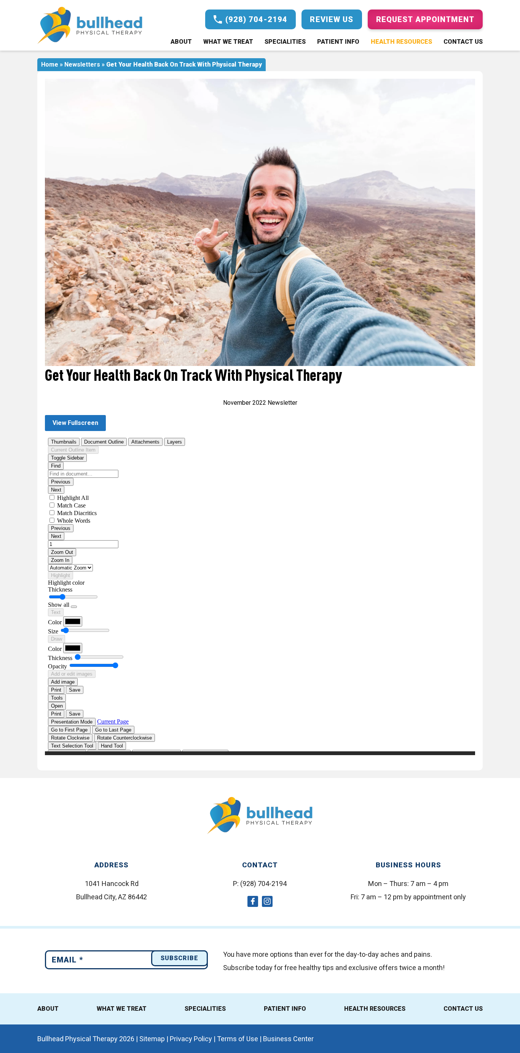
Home (49, 64)
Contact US (463, 1008)
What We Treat (228, 41)
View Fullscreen (75, 422)
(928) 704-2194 (263, 884)
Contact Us (463, 41)
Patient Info (338, 41)
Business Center (288, 1039)
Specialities (285, 41)
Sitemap (152, 1039)
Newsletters (82, 64)
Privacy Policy (191, 1039)
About (181, 41)
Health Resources (401, 41)
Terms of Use (237, 1039)
